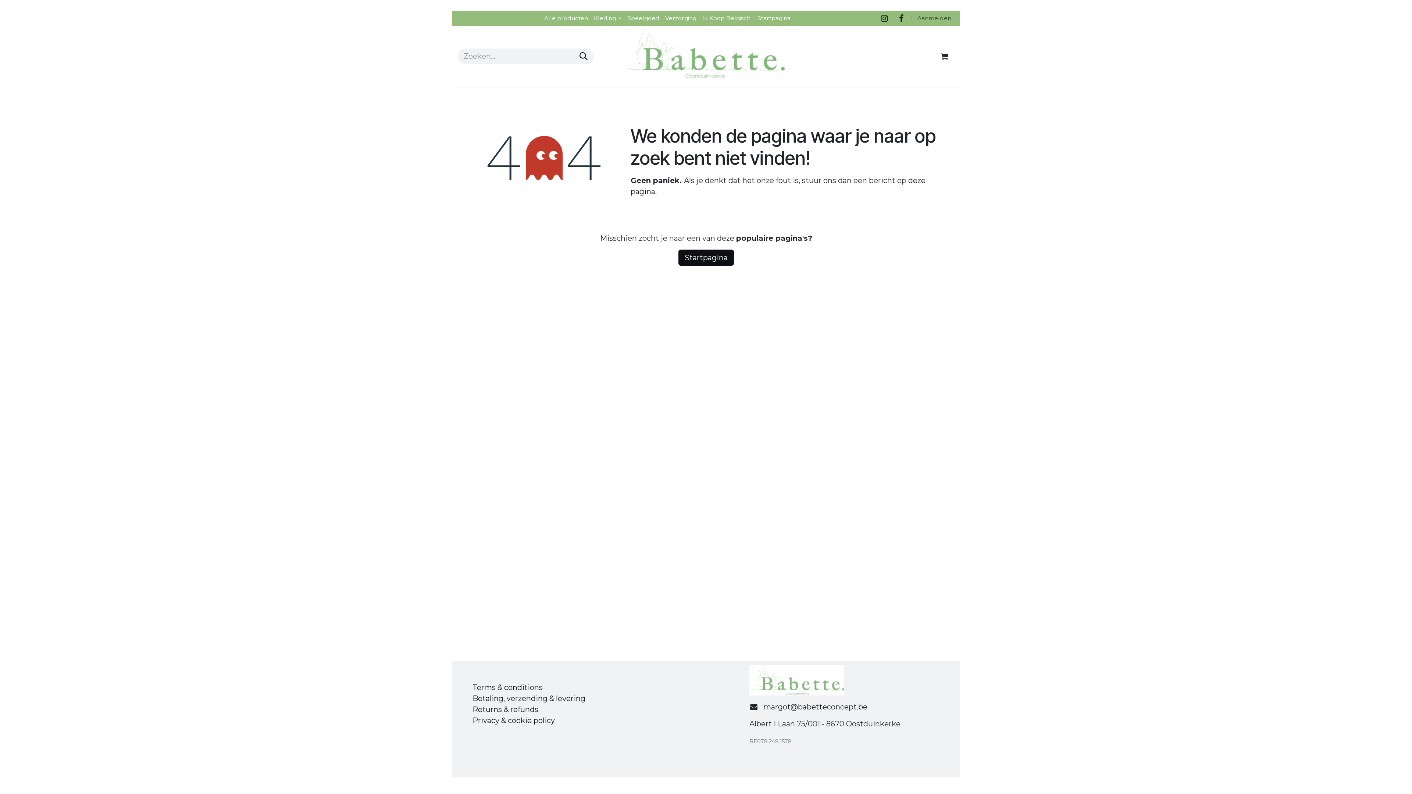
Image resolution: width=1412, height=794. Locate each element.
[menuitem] (566, 18)
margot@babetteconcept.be (815, 706)
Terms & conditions (508, 687)
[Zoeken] (583, 56)
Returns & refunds (505, 709)
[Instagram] (884, 18)
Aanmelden (934, 18)
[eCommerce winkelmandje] (944, 56)
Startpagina (706, 257)
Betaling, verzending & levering (529, 698)
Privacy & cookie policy (514, 720)
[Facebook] (901, 18)
